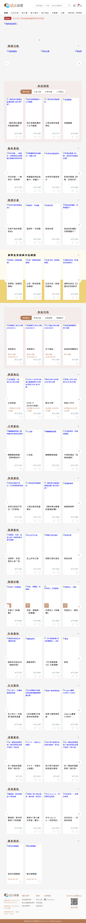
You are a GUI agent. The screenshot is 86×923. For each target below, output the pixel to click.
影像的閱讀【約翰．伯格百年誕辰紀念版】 (71, 179)
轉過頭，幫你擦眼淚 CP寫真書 (15, 819)
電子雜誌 (34, 13)
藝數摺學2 (31, 662)
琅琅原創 (79, 13)
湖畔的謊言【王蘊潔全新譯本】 (71, 285)
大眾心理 (37, 91)
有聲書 (55, 13)
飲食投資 (49, 228)
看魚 (66, 662)
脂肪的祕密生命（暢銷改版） (15, 663)
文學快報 (48, 91)
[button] (6, 63)
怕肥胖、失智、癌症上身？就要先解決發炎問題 (15, 561)
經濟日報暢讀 (14, 873)
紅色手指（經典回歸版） (52, 285)
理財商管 (26, 91)
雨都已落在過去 (52, 558)
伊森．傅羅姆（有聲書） (33, 611)
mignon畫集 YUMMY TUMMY (70, 716)
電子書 (24, 13)
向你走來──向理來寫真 (71, 819)
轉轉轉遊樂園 (51, 454)
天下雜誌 (49, 349)
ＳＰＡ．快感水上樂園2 (34, 767)
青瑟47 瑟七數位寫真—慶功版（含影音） (34, 820)
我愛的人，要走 (71, 610)
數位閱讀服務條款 (28, 903)
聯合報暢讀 (32, 873)
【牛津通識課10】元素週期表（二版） (51, 665)
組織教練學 (69, 506)
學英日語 (37, 318)
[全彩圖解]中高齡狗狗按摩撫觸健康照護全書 (34, 716)
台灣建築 (12, 402)
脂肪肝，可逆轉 (34, 228)
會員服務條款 (26, 899)
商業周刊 (12, 349)
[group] (43, 32)
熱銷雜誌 (26, 318)
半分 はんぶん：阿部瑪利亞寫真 (52, 820)
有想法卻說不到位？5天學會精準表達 (15, 509)
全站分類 (15, 13)
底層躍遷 (68, 122)
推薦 (6, 13)
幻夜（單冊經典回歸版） (34, 285)
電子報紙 (45, 13)
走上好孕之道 (33, 558)
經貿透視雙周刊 (71, 349)
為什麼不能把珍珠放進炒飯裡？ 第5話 (52, 768)
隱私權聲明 (26, 906)
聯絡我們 (39, 906)
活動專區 (64, 13)
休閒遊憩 (48, 318)
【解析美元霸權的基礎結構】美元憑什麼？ (15, 125)
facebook (50, 899)
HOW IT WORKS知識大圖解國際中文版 (34, 405)
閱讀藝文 (60, 318)
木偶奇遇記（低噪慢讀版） (71, 456)
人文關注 (60, 91)
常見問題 (39, 903)
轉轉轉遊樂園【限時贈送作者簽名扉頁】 (15, 457)
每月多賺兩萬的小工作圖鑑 (34, 124)
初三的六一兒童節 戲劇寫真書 (15, 715)
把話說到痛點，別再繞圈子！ (71, 230)
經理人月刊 (69, 402)
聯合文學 (49, 402)
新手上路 (39, 899)
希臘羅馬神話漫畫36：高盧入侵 (34, 179)
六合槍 (30, 454)
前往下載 (74, 907)
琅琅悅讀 (71, 13)
